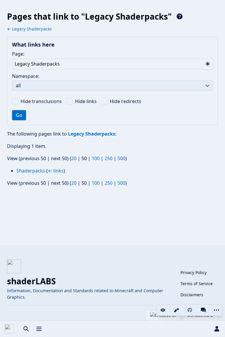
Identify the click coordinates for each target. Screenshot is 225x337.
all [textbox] (18, 85)
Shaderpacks (30, 170)
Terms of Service (196, 283)
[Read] (163, 310)
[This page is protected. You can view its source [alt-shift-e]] (176, 310)
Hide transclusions (41, 101)
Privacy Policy (193, 272)
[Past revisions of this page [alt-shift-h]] (190, 310)
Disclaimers (191, 294)
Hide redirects (125, 101)
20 (73, 158)
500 (121, 158)
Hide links (86, 101)
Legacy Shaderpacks (32, 29)
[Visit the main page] (9, 329)
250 (108, 158)
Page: (18, 54)
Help (180, 16)
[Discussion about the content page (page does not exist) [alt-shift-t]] (203, 310)
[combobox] (112, 64)
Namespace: (25, 76)
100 (96, 158)
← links (56, 170)
